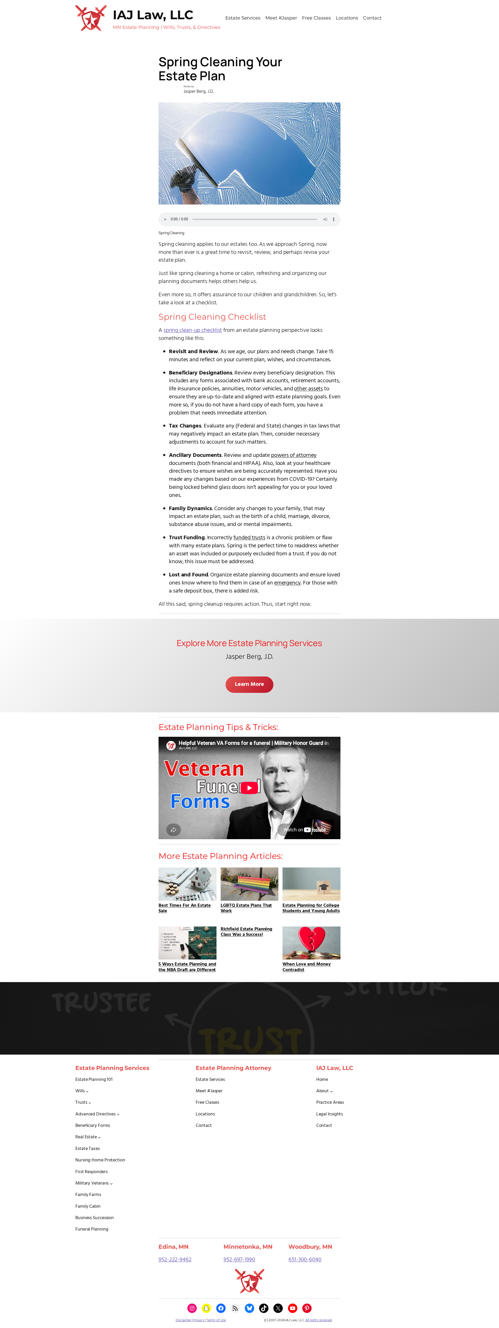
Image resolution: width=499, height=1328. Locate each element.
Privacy (199, 1320)
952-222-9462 (175, 1259)
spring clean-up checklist (192, 330)
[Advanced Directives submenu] (118, 1114)
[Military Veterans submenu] (111, 1183)
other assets (308, 388)
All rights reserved (318, 1320)
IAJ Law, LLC (153, 14)
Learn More (249, 684)
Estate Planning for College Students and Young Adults (311, 908)
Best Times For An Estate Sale (185, 908)
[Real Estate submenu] (99, 1137)
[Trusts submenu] (89, 1102)
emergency (287, 583)
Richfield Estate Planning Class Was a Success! (247, 932)
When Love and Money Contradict (307, 967)
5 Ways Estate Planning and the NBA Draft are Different (187, 967)
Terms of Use (216, 1320)
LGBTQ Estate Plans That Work (246, 908)
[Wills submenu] (87, 1091)
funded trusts (249, 537)
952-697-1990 (239, 1259)
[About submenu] (331, 1091)
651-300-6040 (304, 1259)
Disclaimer (184, 1320)
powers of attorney (294, 455)
